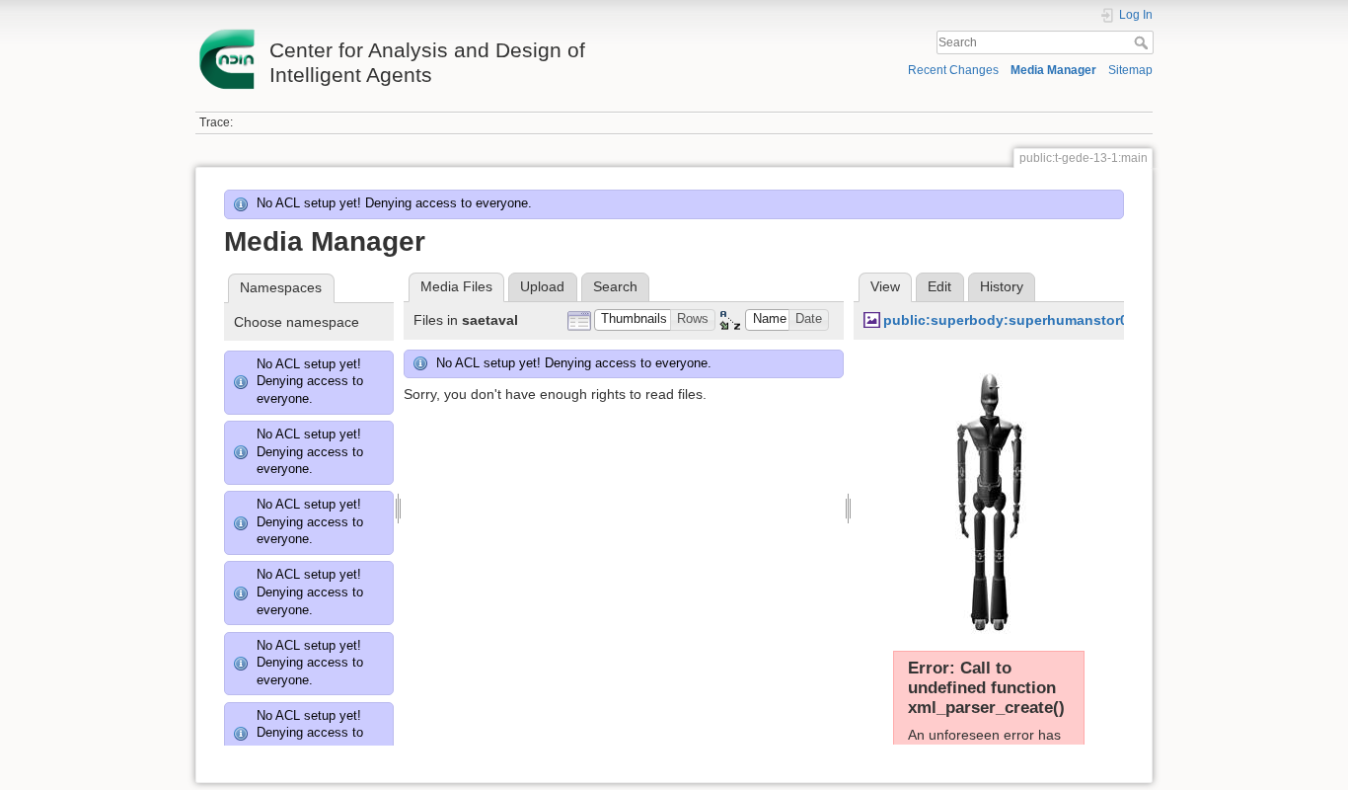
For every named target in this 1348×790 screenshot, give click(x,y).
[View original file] (988, 496)
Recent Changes (953, 70)
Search (1143, 42)
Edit (939, 286)
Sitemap (1130, 70)
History (1001, 286)
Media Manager (1053, 70)
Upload (542, 286)
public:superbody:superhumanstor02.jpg (1022, 320)
